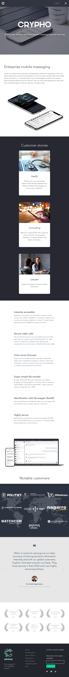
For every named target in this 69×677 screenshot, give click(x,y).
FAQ (26, 666)
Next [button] (63, 569)
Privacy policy (29, 658)
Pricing (27, 650)
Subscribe (51, 666)
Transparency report (31, 664)
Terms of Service (30, 655)
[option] (34, 566)
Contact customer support (55, 650)
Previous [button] (5, 569)
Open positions (30, 661)
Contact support (30, 653)
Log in (57, 3)
